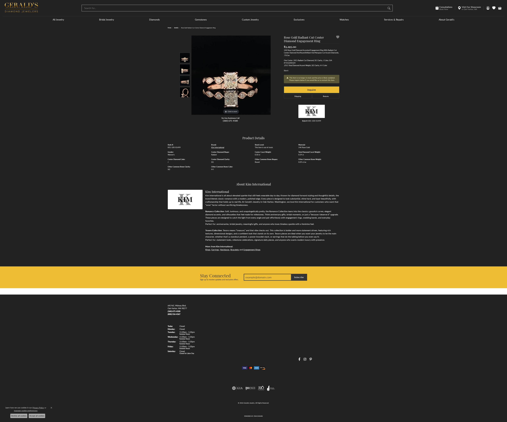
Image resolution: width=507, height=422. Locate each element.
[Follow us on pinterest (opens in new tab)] (310, 359)
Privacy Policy (242, 410)
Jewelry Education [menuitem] (262, 306)
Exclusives (299, 19)
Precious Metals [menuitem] (261, 335)
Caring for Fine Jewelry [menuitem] (264, 340)
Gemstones (201, 19)
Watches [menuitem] (214, 345)
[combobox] (234, 8)
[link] (445, 8)
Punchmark (258, 416)
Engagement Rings (251, 249)
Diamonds (154, 19)
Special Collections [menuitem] (218, 350)
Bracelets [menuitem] (215, 340)
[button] (488, 8)
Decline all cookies (19, 416)
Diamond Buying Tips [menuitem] (263, 316)
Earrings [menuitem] (214, 331)
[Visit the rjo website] (261, 388)
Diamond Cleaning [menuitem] (262, 345)
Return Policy (229, 410)
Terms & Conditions (256, 410)
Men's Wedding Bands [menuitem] (220, 311)
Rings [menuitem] (213, 326)
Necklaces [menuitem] (215, 335)
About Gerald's (446, 19)
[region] (231, 75)
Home (169, 28)
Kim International (217, 147)
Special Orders (304, 340)
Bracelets (234, 249)
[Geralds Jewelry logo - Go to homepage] (21, 8)
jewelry (176, 28)
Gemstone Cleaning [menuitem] (263, 350)
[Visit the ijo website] (250, 388)
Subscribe (299, 277)
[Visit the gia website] (237, 388)
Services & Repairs (394, 19)
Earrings (215, 249)
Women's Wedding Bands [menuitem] (221, 316)
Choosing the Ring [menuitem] (262, 321)
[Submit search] (389, 8)
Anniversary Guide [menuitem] (262, 355)
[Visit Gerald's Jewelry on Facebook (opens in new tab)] (299, 359)
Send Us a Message (306, 316)
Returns (326, 96)
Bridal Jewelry (106, 19)
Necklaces (224, 249)
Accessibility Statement (274, 410)
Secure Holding (304, 331)
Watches (344, 19)
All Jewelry (58, 19)
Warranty (302, 326)
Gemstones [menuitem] (215, 321)
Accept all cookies (36, 416)
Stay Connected (215, 275)
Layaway (301, 335)
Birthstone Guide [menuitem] (262, 326)
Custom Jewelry (250, 19)
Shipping (297, 96)
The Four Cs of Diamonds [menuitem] (265, 311)
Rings (207, 249)
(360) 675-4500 (230, 120)
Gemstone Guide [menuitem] (261, 331)
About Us (302, 306)
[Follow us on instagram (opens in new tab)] (305, 359)
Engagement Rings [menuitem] (218, 306)
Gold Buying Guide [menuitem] (262, 360)
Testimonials (303, 321)
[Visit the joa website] (271, 388)
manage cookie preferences (25, 411)
